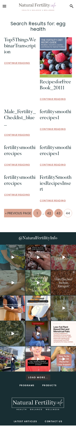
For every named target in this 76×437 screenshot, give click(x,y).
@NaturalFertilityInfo (38, 238)
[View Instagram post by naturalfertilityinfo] (23, 268)
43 (59, 213)
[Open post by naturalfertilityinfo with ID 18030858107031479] (63, 282)
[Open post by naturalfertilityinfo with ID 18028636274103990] (38, 358)
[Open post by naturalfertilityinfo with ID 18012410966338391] (63, 308)
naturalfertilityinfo (12, 247)
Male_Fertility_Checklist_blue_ (20, 117)
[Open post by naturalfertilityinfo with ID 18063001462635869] (12, 257)
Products (49, 385)
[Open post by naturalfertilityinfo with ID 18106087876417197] (38, 257)
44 (69, 213)
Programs (26, 385)
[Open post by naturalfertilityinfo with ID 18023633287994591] (12, 308)
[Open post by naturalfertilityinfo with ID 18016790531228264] (63, 257)
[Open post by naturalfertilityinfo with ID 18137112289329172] (12, 358)
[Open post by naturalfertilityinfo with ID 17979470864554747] (38, 282)
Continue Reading (17, 63)
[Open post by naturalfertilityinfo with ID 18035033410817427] (12, 282)
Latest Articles (25, 421)
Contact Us (53, 421)
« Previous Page (18, 214)
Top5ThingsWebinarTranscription (20, 46)
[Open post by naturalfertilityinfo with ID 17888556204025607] (63, 333)
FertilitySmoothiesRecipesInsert (55, 183)
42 (50, 213)
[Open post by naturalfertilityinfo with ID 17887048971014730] (38, 333)
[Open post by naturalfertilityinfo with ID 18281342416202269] (63, 358)
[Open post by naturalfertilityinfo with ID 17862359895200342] (38, 308)
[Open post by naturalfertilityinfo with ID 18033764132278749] (12, 333)
